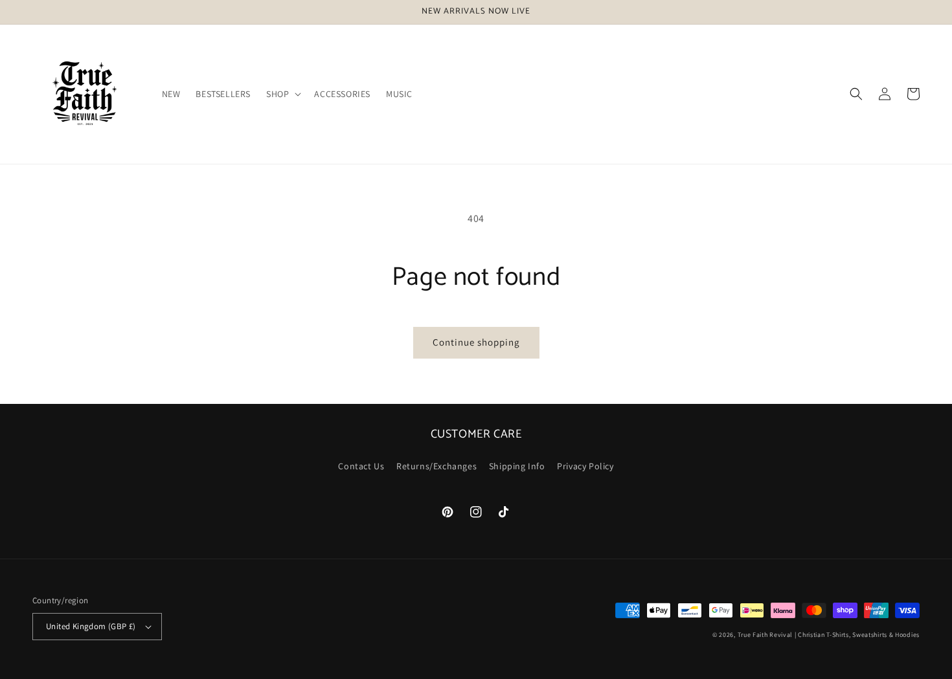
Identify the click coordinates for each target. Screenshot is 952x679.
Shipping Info (517, 466)
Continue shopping (476, 342)
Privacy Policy (585, 466)
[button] (282, 93)
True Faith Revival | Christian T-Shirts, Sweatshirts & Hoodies (829, 634)
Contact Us (361, 466)
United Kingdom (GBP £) (91, 626)
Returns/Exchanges (436, 466)
